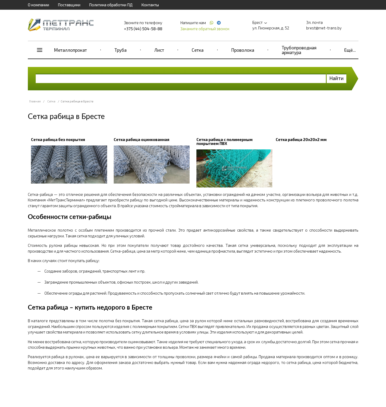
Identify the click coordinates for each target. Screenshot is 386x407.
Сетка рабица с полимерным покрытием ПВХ (224, 141)
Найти (336, 78)
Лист (159, 50)
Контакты (150, 4)
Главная (35, 101)
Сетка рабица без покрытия (58, 139)
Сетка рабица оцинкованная (141, 139)
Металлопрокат (70, 50)
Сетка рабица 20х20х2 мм (301, 139)
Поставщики (69, 4)
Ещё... (350, 50)
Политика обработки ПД (111, 4)
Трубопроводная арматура (299, 50)
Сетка (198, 50)
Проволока (242, 50)
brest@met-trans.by (324, 27)
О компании (38, 4)
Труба (120, 50)
